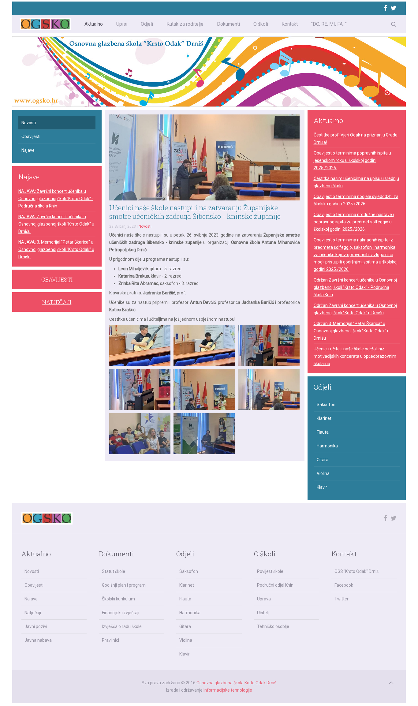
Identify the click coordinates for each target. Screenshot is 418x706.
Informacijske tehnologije (227, 690)
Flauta (323, 432)
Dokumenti (228, 24)
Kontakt (290, 24)
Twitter (341, 598)
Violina (323, 473)
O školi (260, 24)
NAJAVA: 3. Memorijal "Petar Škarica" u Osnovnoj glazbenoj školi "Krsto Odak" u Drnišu (56, 249)
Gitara (322, 459)
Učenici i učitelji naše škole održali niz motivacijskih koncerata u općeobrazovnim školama (355, 356)
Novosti (145, 226)
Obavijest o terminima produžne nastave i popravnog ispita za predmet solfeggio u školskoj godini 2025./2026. (354, 222)
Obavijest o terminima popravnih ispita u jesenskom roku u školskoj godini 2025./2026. (352, 160)
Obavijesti (30, 136)
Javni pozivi (35, 626)
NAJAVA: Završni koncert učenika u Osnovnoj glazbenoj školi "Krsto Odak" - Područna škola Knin (55, 198)
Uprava (264, 598)
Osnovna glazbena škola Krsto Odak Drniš (236, 682)
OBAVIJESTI (57, 279)
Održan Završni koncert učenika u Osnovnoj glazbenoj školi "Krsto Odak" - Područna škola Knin (355, 287)
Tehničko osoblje (273, 626)
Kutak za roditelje (184, 24)
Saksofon (326, 404)
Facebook (343, 585)
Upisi (121, 24)
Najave (28, 150)
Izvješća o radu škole (122, 626)
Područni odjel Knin (275, 585)
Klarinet (324, 418)
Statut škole (113, 571)
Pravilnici (110, 640)
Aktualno (93, 24)
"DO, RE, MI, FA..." (329, 24)
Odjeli (147, 24)
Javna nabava (38, 640)
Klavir (322, 487)
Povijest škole (270, 571)
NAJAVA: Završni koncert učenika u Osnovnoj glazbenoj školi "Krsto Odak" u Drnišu (56, 224)
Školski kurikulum (118, 598)
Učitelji (263, 612)
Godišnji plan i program (124, 585)
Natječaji (32, 612)
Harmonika (327, 445)
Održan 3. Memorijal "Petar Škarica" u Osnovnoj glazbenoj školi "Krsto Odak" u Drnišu (352, 331)
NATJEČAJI (56, 302)
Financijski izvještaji (120, 612)
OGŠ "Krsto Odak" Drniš (356, 571)
